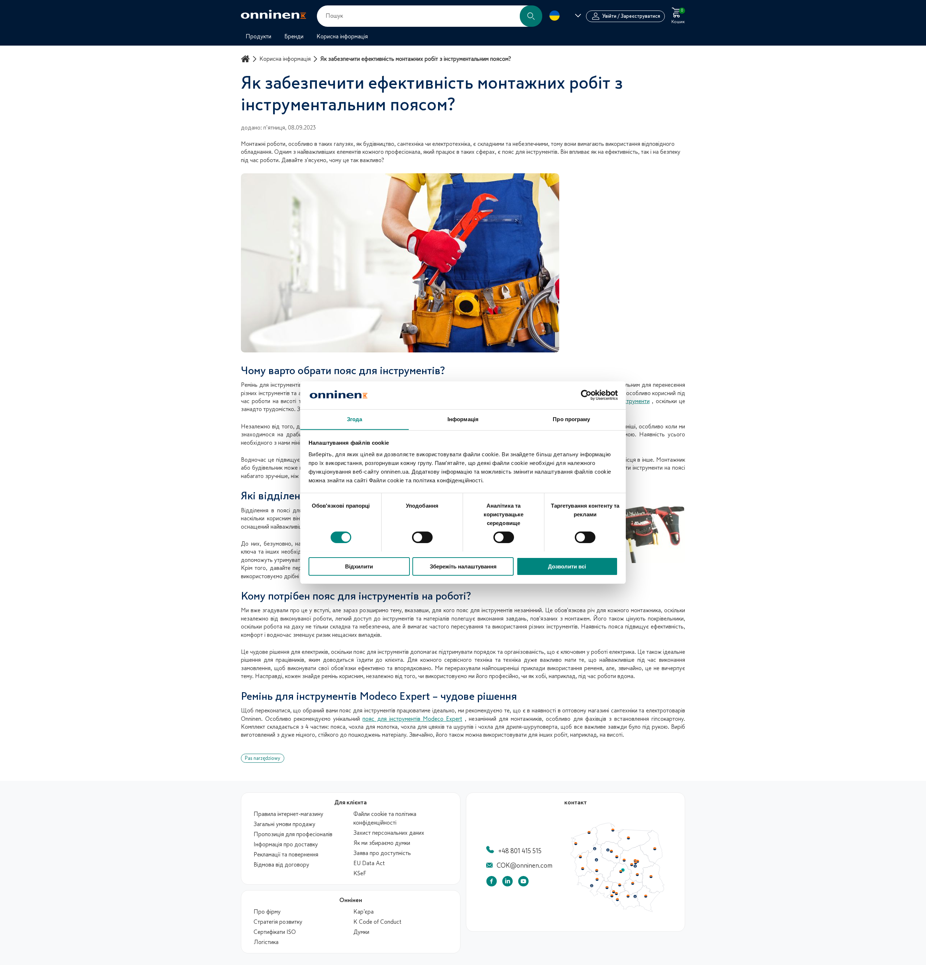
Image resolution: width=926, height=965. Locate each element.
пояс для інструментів (484, 610)
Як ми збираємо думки (381, 843)
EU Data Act (369, 863)
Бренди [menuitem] (293, 36)
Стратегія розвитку (278, 922)
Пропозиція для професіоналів (293, 834)
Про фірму (267, 911)
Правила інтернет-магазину (288, 814)
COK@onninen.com (524, 865)
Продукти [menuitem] (258, 36)
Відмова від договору (281, 864)
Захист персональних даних (388, 833)
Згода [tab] (354, 419)
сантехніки (624, 710)
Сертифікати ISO (275, 932)
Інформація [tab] (463, 419)
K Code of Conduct (377, 922)
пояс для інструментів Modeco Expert (412, 719)
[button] (531, 16)
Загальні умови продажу (284, 824)
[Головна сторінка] (246, 58)
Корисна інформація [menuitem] (342, 36)
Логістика (266, 942)
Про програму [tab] (571, 419)
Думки (361, 932)
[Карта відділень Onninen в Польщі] (617, 910)
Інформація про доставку (286, 844)
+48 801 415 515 (519, 851)
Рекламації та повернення (286, 854)
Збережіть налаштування (463, 566)
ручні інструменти (626, 401)
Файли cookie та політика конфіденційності (384, 818)
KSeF (359, 873)
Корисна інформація (285, 59)
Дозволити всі (567, 566)
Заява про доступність (382, 853)
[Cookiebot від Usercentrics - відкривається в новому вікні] (586, 395)
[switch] (422, 537)
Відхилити (359, 566)
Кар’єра (363, 911)
